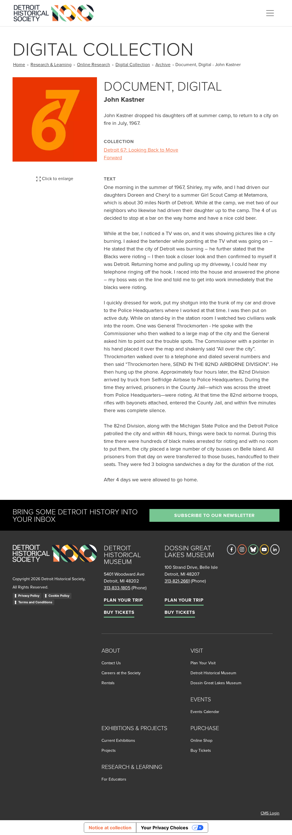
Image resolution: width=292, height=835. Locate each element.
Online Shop (201, 740)
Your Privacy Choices (164, 827)
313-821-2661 (177, 581)
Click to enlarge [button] (57, 178)
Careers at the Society (121, 673)
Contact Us (111, 663)
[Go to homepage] (55, 559)
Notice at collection (110, 827)
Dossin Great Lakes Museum (215, 683)
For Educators (114, 779)
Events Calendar (204, 711)
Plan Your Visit (203, 663)
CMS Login (270, 813)
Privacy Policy (28, 596)
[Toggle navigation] (270, 13)
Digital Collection (132, 64)
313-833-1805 (117, 587)
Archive (163, 64)
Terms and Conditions (35, 602)
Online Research (93, 64)
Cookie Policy (58, 596)
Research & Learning (51, 64)
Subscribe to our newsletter (214, 515)
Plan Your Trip (123, 600)
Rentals (108, 683)
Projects (109, 750)
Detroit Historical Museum (213, 673)
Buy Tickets (119, 612)
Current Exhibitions (118, 740)
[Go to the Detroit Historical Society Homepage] (56, 12)
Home (19, 64)
